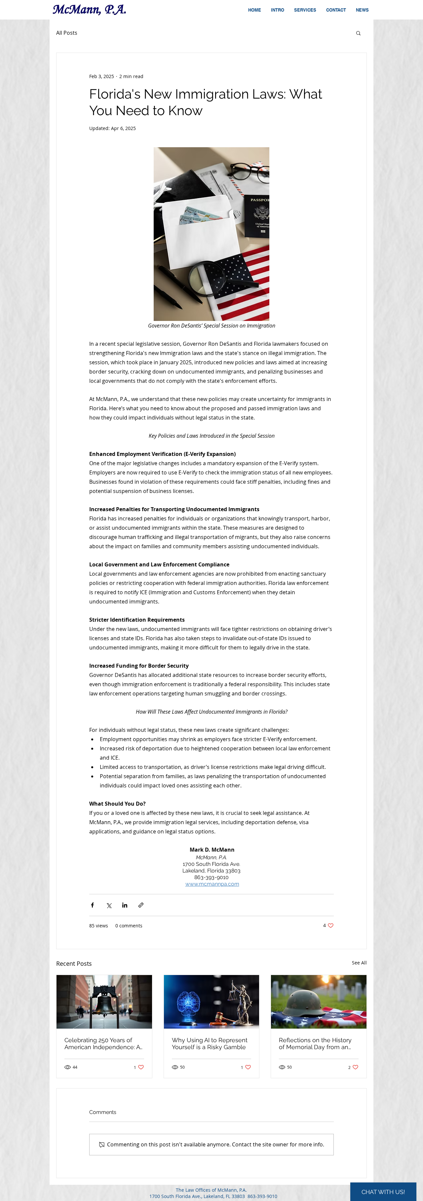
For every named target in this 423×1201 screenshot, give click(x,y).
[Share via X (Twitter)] (108, 905)
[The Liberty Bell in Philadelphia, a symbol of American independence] (104, 1002)
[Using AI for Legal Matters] (211, 1002)
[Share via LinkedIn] (125, 905)
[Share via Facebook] (92, 905)
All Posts (66, 32)
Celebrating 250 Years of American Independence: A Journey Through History (102, 1043)
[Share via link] (141, 905)
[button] (358, 32)
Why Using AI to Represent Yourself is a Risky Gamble (210, 1043)
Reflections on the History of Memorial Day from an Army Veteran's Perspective (317, 1043)
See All (359, 962)
